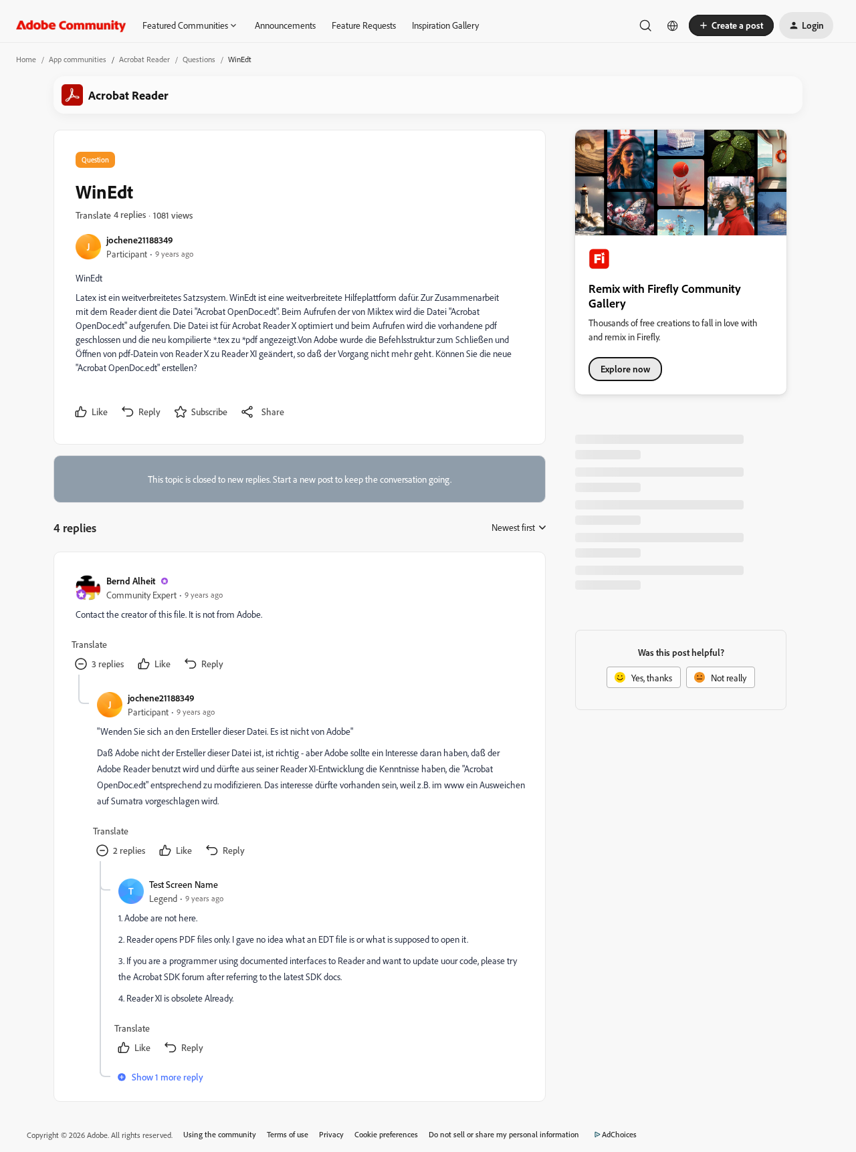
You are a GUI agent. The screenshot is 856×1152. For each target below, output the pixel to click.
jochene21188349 (139, 239)
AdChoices (619, 1134)
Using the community (219, 1134)
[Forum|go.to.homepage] (71, 25)
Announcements (285, 25)
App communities (77, 59)
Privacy (331, 1134)
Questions (199, 59)
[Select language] (672, 25)
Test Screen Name (183, 884)
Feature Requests (364, 25)
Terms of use (287, 1134)
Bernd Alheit (130, 580)
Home (26, 59)
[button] (731, 25)
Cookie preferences (386, 1134)
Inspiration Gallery (445, 25)
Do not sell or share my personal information (504, 1134)
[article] (299, 624)
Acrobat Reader (144, 59)
